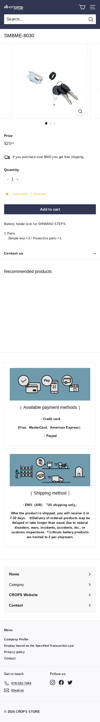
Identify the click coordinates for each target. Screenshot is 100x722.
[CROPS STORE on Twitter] (70, 682)
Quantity (11, 170)
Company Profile (16, 639)
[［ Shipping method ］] (50, 470)
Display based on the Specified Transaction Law (39, 645)
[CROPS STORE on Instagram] (52, 682)
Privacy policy (14, 652)
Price (8, 136)
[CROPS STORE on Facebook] (61, 682)
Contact (10, 658)
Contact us (13, 253)
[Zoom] (80, 111)
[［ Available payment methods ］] (50, 384)
